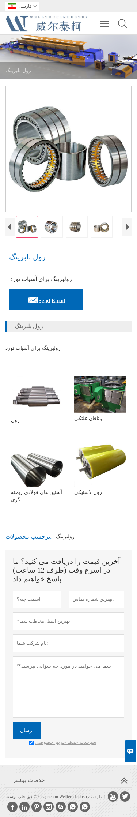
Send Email (46, 298)
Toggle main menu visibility (104, 23)
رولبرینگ (65, 536)
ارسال (27, 730)
